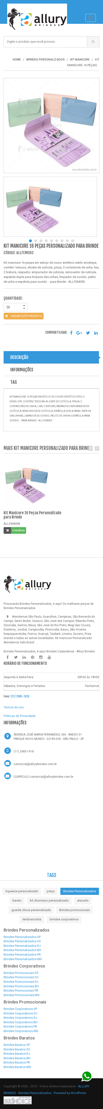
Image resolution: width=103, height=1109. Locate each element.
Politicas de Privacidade (19, 716)
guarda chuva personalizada (31, 910)
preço (51, 891)
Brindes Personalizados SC (22, 941)
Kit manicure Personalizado (73, 638)
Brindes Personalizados (79, 891)
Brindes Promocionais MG (22, 995)
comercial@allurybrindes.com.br (35, 764)
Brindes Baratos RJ (17, 1053)
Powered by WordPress (70, 1093)
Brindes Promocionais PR (21, 990)
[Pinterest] (32, 657)
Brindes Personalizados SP (22, 937)
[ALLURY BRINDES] (28, 584)
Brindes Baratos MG (17, 1067)
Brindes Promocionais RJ (21, 981)
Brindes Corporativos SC (20, 1013)
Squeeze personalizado (21, 891)
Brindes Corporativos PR (20, 1026)
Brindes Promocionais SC (21, 977)
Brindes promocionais (74, 910)
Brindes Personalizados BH (22, 950)
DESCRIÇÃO (19, 357)
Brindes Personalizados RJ (22, 946)
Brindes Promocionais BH (21, 986)
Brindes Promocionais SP (21, 973)
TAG (13, 382)
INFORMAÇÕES (21, 369)
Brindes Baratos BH (17, 1058)
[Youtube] (49, 657)
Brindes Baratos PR (17, 1062)
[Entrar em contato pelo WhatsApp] (87, 1076)
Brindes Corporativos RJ (20, 1017)
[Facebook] (7, 657)
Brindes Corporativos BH (21, 1022)
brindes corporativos (64, 919)
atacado (83, 900)
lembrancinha (32, 919)
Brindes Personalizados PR (22, 954)
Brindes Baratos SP (17, 1045)
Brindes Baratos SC (17, 1049)
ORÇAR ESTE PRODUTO (26, 316)
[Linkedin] (24, 657)
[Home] (37, 6)
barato (17, 900)
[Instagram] (41, 657)
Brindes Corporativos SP (20, 1009)
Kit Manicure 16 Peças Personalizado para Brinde (32, 514)
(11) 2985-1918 (20, 696)
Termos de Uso (14, 707)
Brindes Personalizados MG (23, 959)
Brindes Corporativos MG (21, 1031)
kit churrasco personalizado (49, 900)
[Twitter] (16, 657)
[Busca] (93, 41)
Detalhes (18, 530)
